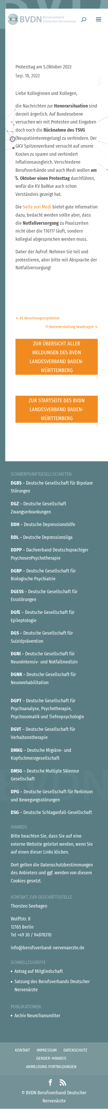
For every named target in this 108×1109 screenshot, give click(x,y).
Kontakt (22, 1050)
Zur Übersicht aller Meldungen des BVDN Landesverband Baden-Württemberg (57, 356)
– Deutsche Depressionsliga (42, 537)
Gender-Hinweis (51, 1058)
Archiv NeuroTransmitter (37, 1016)
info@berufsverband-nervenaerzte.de (47, 948)
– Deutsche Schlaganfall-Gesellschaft (51, 812)
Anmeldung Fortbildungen (51, 1066)
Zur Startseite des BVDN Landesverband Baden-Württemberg (57, 409)
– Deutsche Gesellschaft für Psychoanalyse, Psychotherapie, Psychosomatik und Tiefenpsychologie (47, 709)
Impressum (47, 1050)
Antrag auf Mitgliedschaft (38, 971)
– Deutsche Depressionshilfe (43, 524)
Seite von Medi (37, 207)
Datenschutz (75, 1050)
